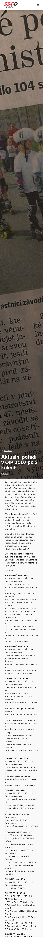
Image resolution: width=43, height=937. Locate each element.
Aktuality (8, 450)
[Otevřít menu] (38, 5)
